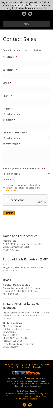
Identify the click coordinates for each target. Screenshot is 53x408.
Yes (41, 8)
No (45, 8)
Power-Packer (28, 396)
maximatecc (16, 396)
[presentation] (25, 200)
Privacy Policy (12, 190)
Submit (9, 212)
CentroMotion (32, 378)
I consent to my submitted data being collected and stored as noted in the (24, 188)
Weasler (33, 399)
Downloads (39, 367)
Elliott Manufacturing (34, 393)
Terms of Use (10, 364)
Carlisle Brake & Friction (14, 393)
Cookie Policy (36, 364)
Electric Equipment (25, 367)
